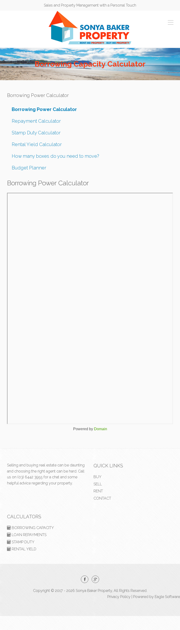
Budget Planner (29, 168)
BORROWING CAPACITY (32, 528)
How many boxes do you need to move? (55, 156)
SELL (98, 484)
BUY (97, 477)
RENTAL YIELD (23, 549)
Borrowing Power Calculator (44, 109)
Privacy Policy (119, 596)
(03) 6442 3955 (30, 477)
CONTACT (102, 498)
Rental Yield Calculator (37, 144)
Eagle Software (167, 596)
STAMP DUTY (22, 542)
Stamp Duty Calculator (36, 133)
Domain (100, 429)
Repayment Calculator (36, 121)
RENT (98, 491)
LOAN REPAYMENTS (28, 535)
